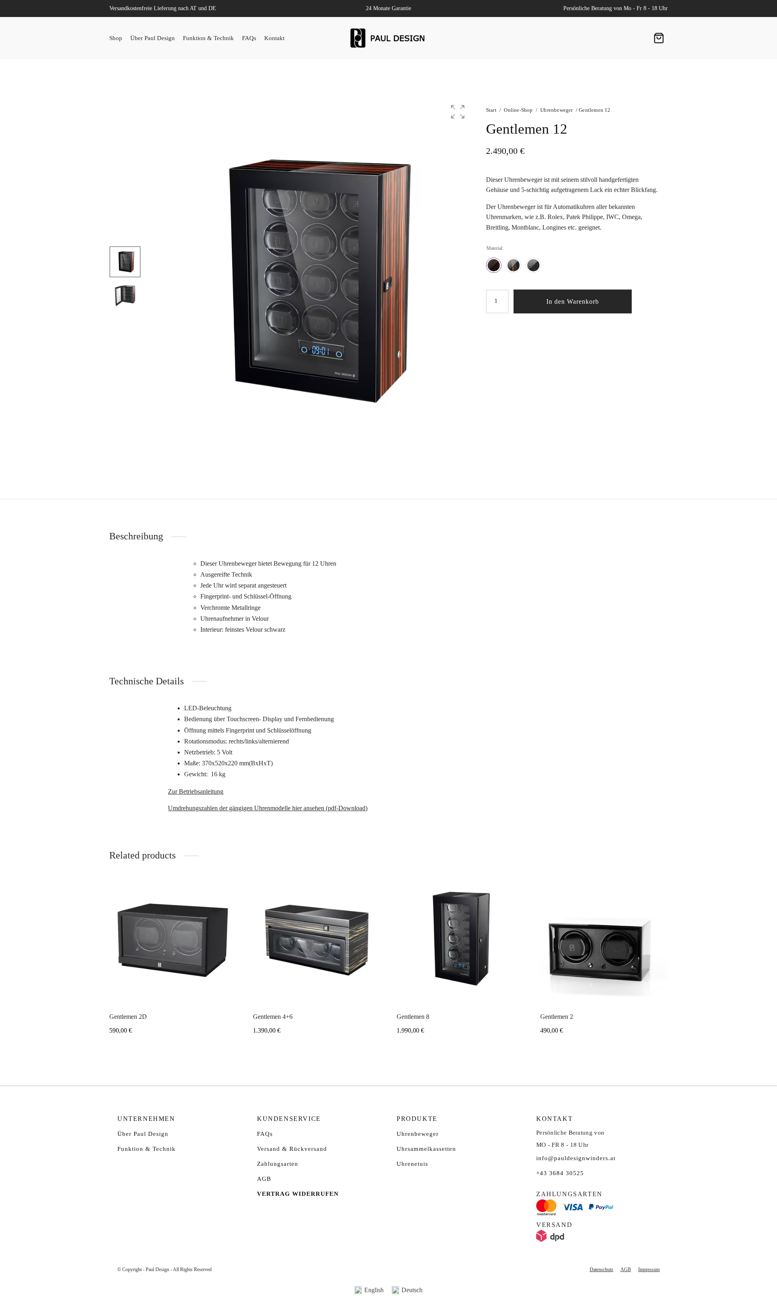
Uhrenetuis (412, 1164)
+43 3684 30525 (560, 1173)
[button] (458, 112)
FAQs (249, 38)
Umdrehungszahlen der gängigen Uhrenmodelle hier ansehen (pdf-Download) (267, 808)
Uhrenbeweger (556, 110)
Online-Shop (518, 110)
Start (491, 110)
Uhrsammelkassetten (426, 1149)
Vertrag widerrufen (298, 1194)
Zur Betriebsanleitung (195, 791)
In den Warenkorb (572, 301)
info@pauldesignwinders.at (576, 1158)
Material (494, 248)
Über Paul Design (152, 38)
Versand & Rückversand (292, 1149)
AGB (264, 1179)
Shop (115, 38)
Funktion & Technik (208, 38)
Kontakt (274, 38)
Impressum (649, 1269)
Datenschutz (601, 1269)
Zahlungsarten (277, 1164)
